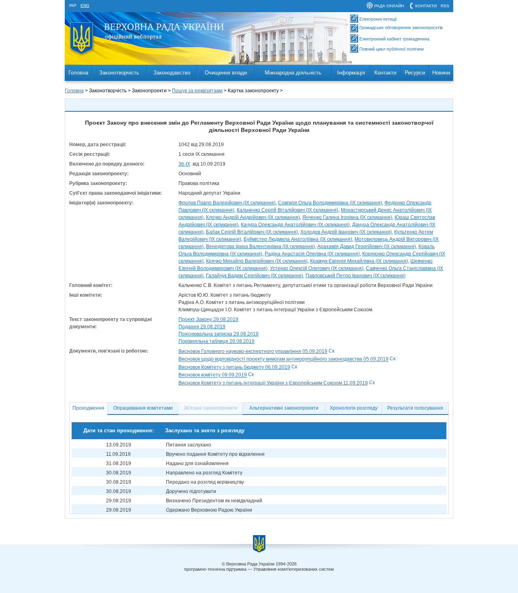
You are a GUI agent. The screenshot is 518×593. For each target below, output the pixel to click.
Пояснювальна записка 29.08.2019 (218, 334)
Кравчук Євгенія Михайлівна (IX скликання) (359, 261)
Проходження (88, 408)
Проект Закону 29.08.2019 (208, 319)
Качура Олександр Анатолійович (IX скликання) (295, 224)
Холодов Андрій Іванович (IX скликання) (346, 232)
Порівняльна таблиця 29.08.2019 (216, 341)
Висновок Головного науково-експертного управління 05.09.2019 (252, 351)
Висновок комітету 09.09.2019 (212, 375)
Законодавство (171, 73)
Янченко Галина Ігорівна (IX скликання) (347, 217)
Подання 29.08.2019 (201, 326)
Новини (441, 73)
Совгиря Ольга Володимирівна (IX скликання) (330, 203)
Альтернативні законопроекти (283, 408)
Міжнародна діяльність (293, 73)
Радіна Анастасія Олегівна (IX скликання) (312, 254)
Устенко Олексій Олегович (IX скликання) (316, 268)
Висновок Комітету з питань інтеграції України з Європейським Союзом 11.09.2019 (273, 383)
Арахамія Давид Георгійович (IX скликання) (366, 246)
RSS (445, 6)
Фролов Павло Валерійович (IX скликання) (227, 203)
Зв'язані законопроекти (211, 408)
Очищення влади (226, 73)
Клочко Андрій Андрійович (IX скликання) (253, 217)
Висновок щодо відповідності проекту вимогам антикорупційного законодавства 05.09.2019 (283, 359)
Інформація (351, 73)
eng (85, 5)
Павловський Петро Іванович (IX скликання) (355, 275)
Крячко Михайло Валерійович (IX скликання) (257, 261)
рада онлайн (389, 6)
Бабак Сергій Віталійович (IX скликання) (252, 232)
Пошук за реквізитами (197, 91)
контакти (426, 6)
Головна (78, 73)
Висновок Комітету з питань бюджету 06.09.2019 (234, 367)
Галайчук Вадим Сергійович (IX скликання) (254, 275)
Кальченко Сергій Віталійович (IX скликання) (287, 210)
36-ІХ (184, 164)
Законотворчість (119, 73)
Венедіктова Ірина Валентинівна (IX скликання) (260, 246)
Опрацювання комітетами (143, 408)
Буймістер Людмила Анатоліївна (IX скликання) (298, 239)
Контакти (385, 73)
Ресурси (415, 73)
